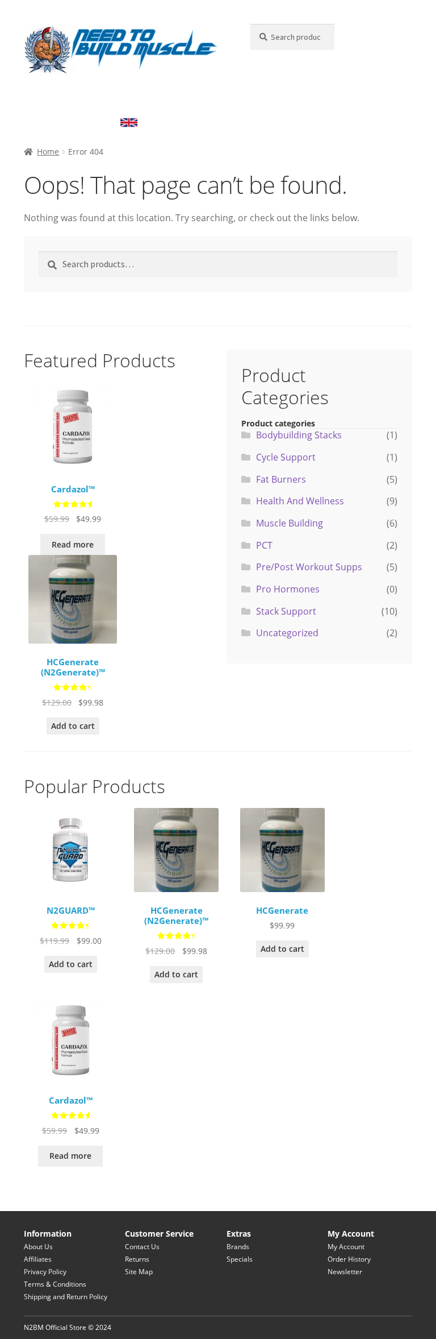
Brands (238, 1246)
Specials (240, 1259)
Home (48, 151)
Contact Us (142, 1246)
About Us (38, 1246)
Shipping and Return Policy (65, 1296)
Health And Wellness (364, 99)
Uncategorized (287, 633)
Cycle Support (286, 457)
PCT (264, 545)
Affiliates (38, 1259)
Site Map (139, 1271)
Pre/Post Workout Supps (213, 99)
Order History (349, 1259)
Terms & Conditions (55, 1284)
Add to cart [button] (73, 725)
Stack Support (130, 99)
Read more (73, 544)
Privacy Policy (45, 1271)
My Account (346, 1246)
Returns (137, 1259)
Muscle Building (62, 99)
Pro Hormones (288, 589)
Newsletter (345, 1271)
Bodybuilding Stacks (70, 122)
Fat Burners (291, 99)
